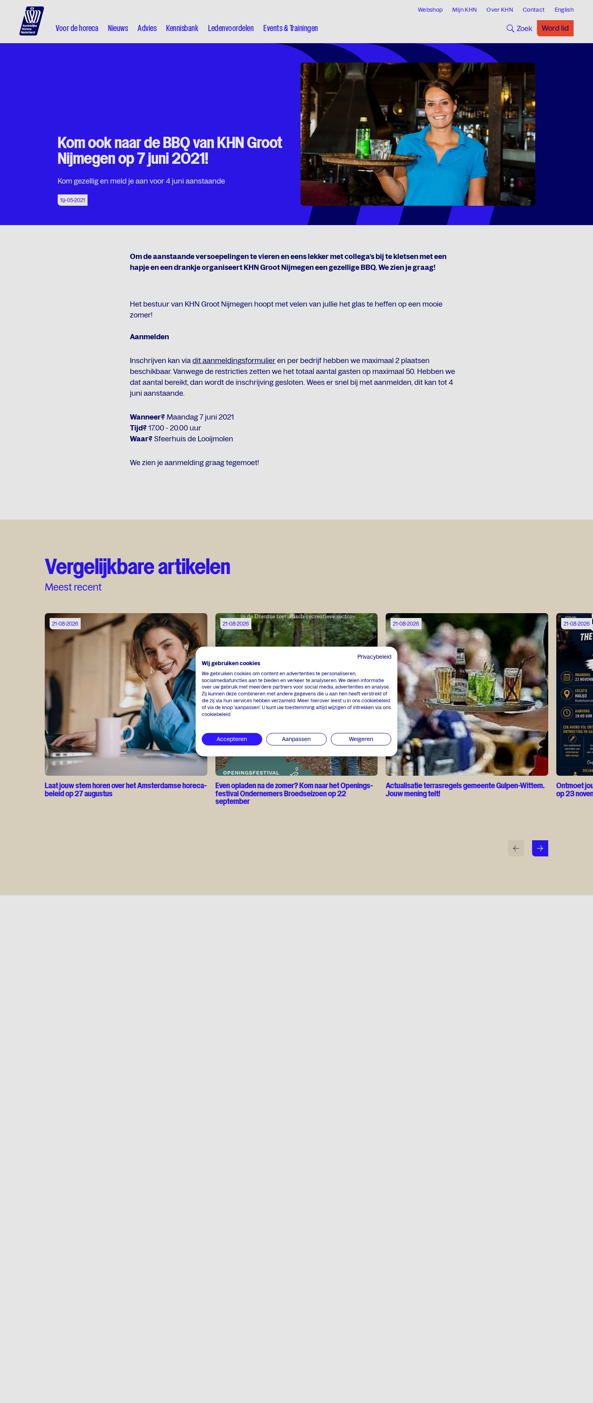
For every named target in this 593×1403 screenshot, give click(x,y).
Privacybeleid (374, 656)
